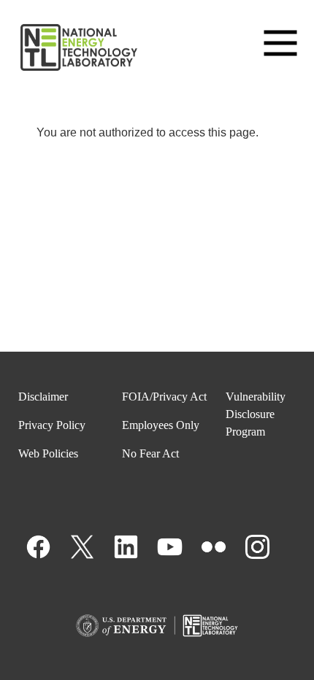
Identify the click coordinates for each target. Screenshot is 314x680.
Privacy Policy (51, 425)
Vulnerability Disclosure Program (256, 414)
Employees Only (160, 425)
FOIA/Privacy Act (164, 396)
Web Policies (48, 453)
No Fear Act (150, 453)
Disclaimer (43, 396)
